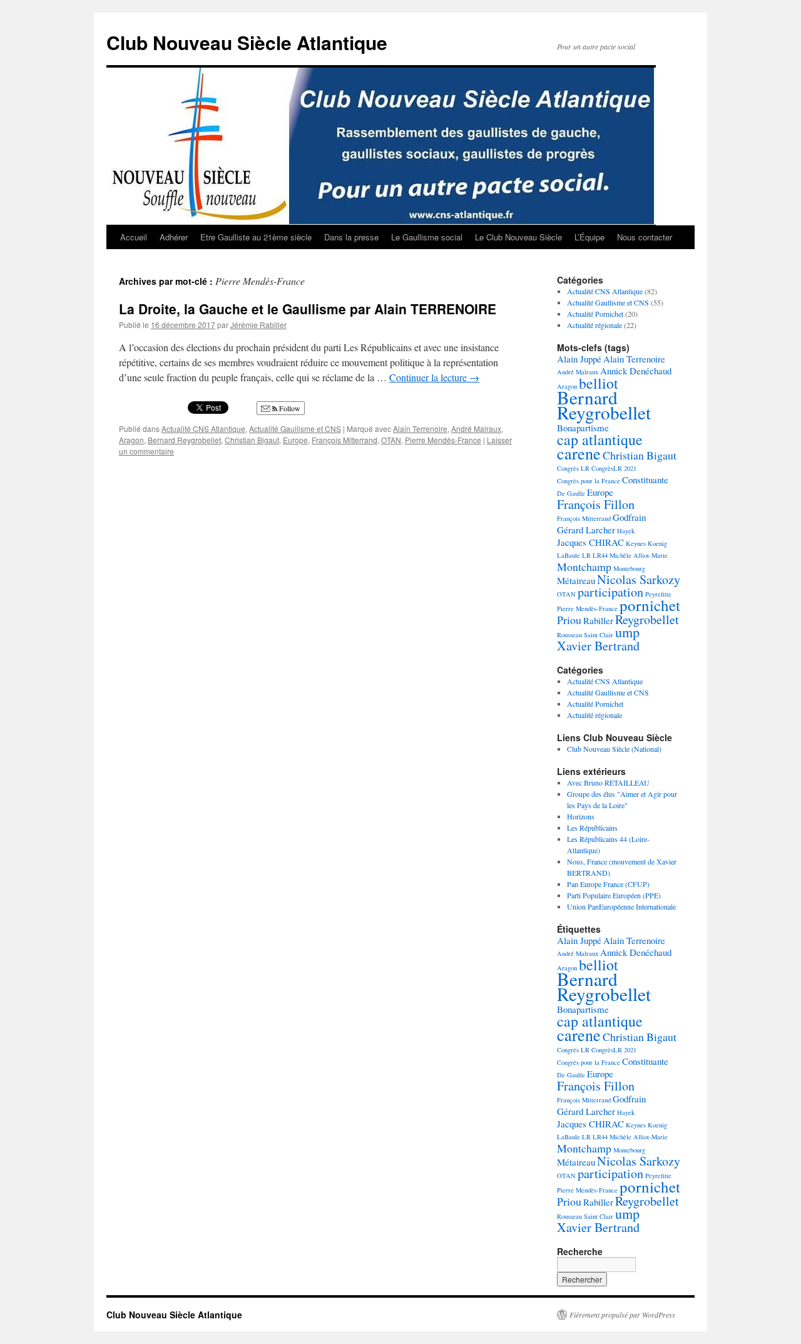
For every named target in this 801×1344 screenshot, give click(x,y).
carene (579, 453)
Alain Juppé (579, 358)
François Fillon (596, 504)
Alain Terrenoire (420, 428)
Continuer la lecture (434, 377)
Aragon (131, 439)
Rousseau (569, 634)
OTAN (391, 439)
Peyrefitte (658, 594)
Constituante (645, 479)
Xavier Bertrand (598, 645)
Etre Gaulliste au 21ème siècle (256, 237)
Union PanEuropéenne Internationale (621, 906)
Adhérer (174, 237)
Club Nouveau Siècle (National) (614, 749)
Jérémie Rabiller (258, 324)
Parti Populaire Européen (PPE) (614, 895)
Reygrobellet (647, 619)
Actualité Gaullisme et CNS (295, 428)
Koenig (657, 543)
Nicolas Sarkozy (638, 579)
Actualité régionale (594, 325)
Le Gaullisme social (426, 237)
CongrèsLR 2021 (613, 468)
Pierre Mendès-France (443, 439)
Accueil (133, 237)
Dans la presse (351, 237)
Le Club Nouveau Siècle (518, 237)
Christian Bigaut (252, 439)
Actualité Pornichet (595, 314)
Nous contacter (644, 237)
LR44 (600, 555)
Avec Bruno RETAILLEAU (608, 782)
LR (586, 555)
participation (610, 591)
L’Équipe (589, 237)
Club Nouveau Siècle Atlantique (246, 42)
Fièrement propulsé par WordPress (622, 1315)
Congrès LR (573, 468)
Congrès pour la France (588, 480)
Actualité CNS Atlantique (203, 428)
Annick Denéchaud (635, 370)
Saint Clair (598, 634)
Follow (288, 408)
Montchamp (584, 566)
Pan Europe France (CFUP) (608, 884)
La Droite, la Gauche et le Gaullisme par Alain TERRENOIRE (307, 308)
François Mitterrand (344, 439)
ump (627, 632)
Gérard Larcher (586, 529)
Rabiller (598, 620)
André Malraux (476, 428)
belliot (598, 383)
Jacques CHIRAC (590, 542)
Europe (295, 439)
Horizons (580, 816)
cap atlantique (600, 439)
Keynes (636, 543)
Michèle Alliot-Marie (639, 555)
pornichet (650, 605)
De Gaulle (571, 493)
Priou (569, 619)
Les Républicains (592, 828)
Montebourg (629, 568)
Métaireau (576, 580)
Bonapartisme (583, 427)
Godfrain (629, 517)
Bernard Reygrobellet (184, 439)
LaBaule (568, 555)
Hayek (626, 530)
